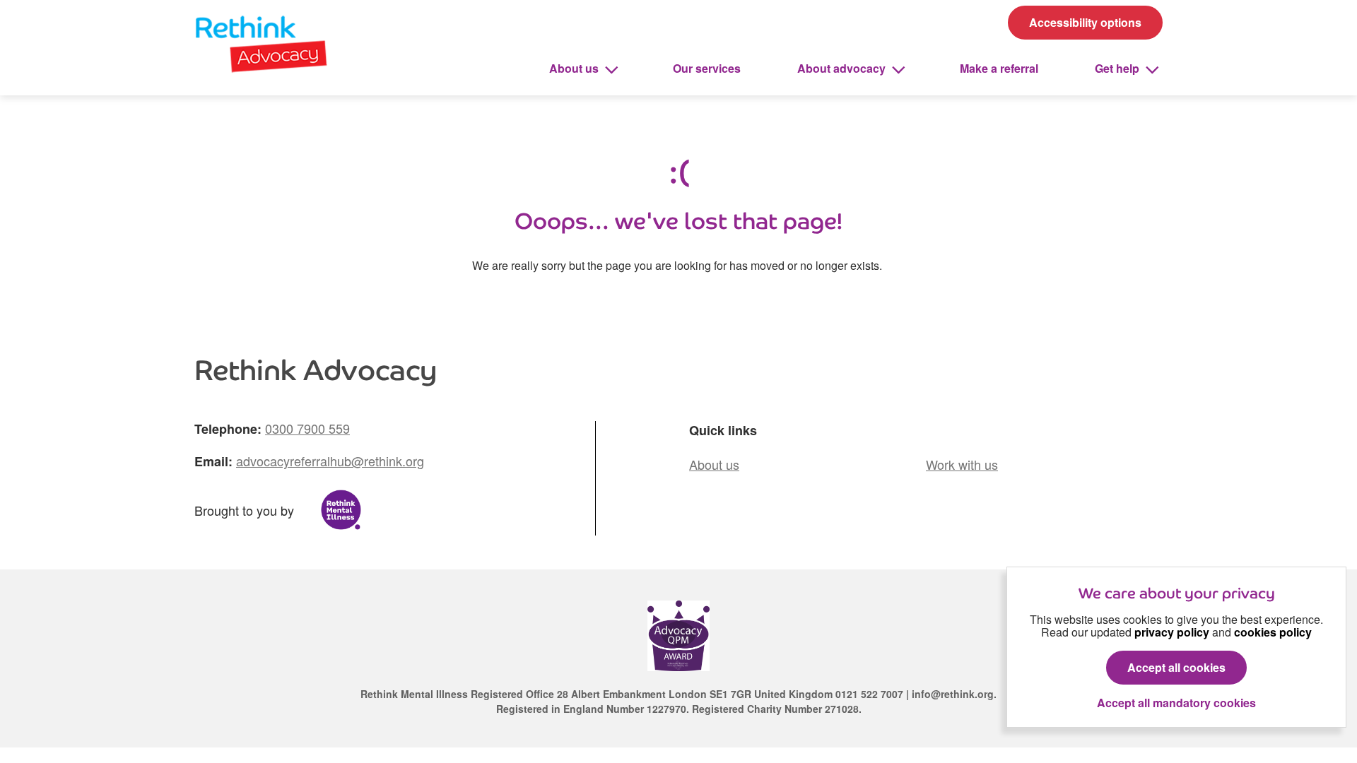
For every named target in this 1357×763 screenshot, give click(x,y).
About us (575, 68)
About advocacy (842, 68)
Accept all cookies (1176, 667)
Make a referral (999, 68)
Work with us (962, 464)
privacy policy (1171, 632)
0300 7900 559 (307, 428)
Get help (1118, 68)
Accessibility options (1085, 22)
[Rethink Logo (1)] (261, 41)
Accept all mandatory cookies (1176, 703)
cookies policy (1273, 632)
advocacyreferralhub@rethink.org (330, 460)
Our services (707, 68)
